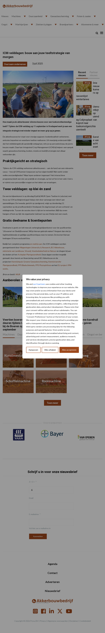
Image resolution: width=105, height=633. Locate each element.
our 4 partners (39, 284)
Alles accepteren (69, 350)
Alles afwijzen (50, 350)
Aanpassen (33, 350)
